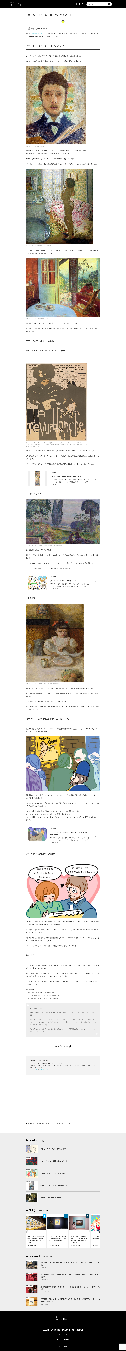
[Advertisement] (63, 1097)
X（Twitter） (43, 1070)
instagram (33, 1070)
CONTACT (79, 1329)
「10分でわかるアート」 (38, 33)
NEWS (71, 1329)
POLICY (59, 1339)
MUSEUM (64, 1329)
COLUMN (46, 1329)
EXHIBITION (55, 1329)
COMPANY (66, 1339)
